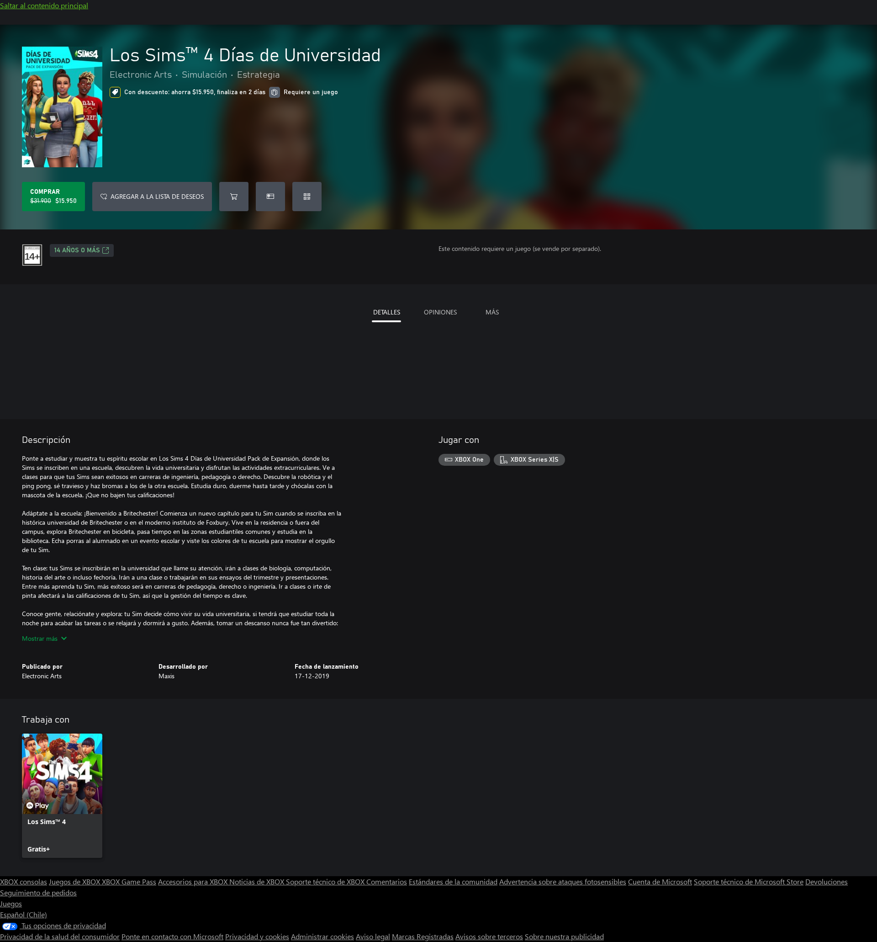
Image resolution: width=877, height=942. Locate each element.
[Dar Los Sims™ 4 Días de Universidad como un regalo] (270, 196)
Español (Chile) (23, 914)
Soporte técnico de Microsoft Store (748, 881)
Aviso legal (373, 936)
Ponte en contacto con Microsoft (172, 936)
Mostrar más (40, 638)
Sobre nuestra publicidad (564, 936)
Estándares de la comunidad (453, 881)
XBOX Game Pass (129, 881)
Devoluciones (826, 881)
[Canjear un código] (307, 196)
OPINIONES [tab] (440, 312)
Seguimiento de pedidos (38, 892)
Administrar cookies (322, 936)
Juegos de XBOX (75, 881)
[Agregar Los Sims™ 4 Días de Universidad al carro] (233, 196)
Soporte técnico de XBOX (326, 881)
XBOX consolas (23, 881)
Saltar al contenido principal (44, 5)
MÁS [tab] (492, 312)
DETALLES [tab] (386, 312)
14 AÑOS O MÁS (77, 250)
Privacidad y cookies (257, 936)
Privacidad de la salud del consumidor (60, 936)
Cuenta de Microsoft (660, 881)
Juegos (11, 903)
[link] (62, 796)
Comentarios (386, 881)
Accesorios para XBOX (193, 881)
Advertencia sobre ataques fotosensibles (562, 881)
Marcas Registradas (423, 936)
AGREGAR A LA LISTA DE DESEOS (157, 196)
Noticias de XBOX (257, 881)
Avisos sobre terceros (489, 936)
